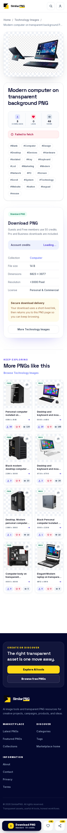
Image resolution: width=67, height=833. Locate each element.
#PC (29, 173)
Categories (43, 731)
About (6, 764)
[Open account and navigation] (60, 6)
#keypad (45, 186)
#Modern (45, 166)
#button (31, 186)
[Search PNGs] (51, 6)
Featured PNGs (12, 738)
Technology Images (26, 19)
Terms (7, 786)
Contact (8, 771)
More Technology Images (34, 329)
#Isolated (15, 159)
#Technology (46, 179)
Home (7, 19)
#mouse (14, 193)
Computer (36, 257)
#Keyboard (44, 159)
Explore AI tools (33, 669)
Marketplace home (48, 746)
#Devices (32, 152)
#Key (29, 159)
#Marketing (28, 166)
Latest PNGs (10, 731)
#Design (46, 145)
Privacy (7, 779)
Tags (39, 738)
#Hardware (49, 152)
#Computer (30, 145)
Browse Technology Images (21, 372)
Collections (10, 746)
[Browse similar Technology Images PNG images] (27, 385)
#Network (15, 173)
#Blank (14, 145)
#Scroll (14, 179)
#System (28, 179)
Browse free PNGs (33, 678)
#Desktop (15, 152)
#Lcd (13, 166)
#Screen (42, 173)
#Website (15, 186)
